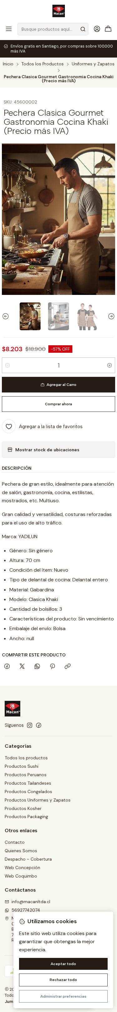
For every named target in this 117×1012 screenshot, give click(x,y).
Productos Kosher (23, 808)
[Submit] (83, 29)
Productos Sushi (21, 766)
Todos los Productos (43, 64)
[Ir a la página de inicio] (58, 11)
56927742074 (26, 910)
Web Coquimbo (21, 876)
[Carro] (108, 29)
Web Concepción (22, 867)
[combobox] (52, 29)
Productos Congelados (28, 791)
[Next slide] (110, 316)
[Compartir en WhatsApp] (37, 666)
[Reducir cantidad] (7, 365)
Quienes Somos (21, 850)
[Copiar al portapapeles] (67, 666)
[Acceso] (97, 29)
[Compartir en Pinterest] (52, 666)
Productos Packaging (26, 816)
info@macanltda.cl (31, 901)
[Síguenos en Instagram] (30, 725)
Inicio (8, 64)
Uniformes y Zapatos (93, 64)
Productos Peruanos (25, 774)
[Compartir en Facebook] (7, 666)
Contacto (15, 842)
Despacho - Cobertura (28, 859)
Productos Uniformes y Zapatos (38, 800)
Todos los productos (26, 758)
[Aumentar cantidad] (109, 365)
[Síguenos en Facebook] (39, 725)
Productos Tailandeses (28, 783)
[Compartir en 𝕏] (22, 666)
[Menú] (9, 29)
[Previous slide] (6, 316)
